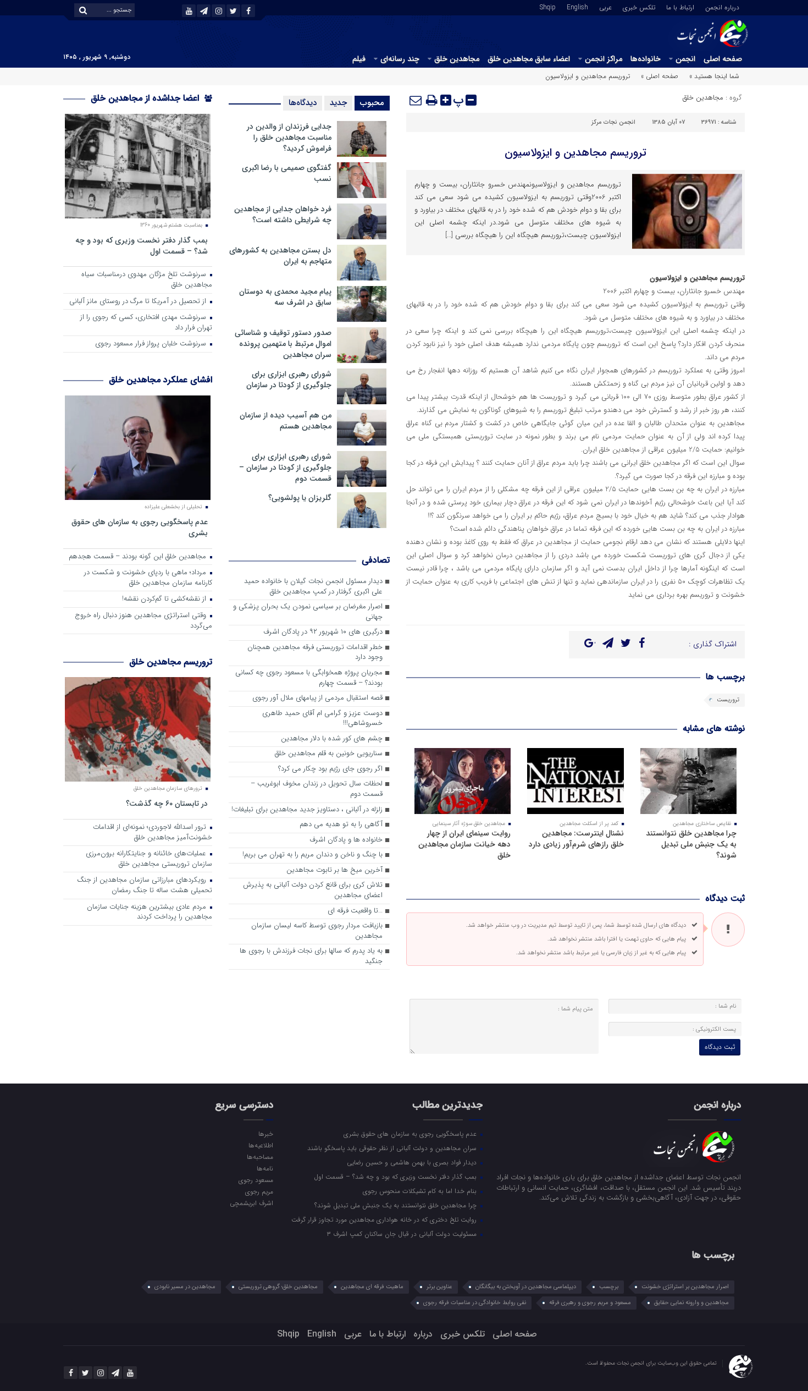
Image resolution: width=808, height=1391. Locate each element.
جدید (338, 102)
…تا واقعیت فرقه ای (355, 911)
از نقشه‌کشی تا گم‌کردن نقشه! (165, 599)
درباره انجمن (722, 6)
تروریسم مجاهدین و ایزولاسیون (575, 152)
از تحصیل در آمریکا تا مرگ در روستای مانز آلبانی (138, 301)
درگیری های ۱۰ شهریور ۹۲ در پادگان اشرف (323, 632)
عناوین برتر (439, 1286)
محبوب (372, 102)
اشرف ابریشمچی (251, 1203)
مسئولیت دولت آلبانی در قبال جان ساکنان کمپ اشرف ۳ (402, 1234)
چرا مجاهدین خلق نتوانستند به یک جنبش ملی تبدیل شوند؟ (691, 844)
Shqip (548, 6)
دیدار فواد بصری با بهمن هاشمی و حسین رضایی (413, 1162)
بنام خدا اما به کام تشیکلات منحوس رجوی (421, 1191)
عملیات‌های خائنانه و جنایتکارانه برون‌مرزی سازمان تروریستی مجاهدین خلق (149, 859)
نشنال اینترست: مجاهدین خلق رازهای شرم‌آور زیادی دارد (576, 838)
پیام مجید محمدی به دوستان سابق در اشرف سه (285, 297)
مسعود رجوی (256, 1180)
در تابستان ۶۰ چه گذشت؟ (167, 803)
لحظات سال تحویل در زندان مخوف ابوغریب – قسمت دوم (317, 789)
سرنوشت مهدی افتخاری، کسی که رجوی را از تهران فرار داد (146, 322)
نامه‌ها (265, 1168)
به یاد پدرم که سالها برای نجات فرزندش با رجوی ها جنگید (311, 956)
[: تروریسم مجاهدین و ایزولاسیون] (416, 100)
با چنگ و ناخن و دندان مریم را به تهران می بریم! (312, 855)
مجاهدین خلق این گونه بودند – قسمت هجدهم (138, 557)
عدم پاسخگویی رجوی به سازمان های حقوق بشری (139, 527)
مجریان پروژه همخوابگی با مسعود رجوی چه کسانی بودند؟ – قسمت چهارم (309, 678)
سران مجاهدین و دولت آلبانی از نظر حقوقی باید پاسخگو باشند (393, 1148)
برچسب (608, 1286)
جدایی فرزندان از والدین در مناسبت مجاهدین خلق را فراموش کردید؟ (289, 137)
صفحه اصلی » (659, 76)
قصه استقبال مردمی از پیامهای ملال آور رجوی (317, 698)
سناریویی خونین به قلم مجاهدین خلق (329, 754)
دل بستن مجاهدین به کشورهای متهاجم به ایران (280, 255)
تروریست (728, 700)
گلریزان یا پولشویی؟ (299, 498)
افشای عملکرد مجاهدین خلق (160, 380)
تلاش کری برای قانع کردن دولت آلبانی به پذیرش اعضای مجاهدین (313, 890)
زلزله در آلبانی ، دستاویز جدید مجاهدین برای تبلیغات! (307, 810)
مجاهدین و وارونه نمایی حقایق (691, 1302)
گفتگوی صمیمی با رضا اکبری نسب (286, 173)
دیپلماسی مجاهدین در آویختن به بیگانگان (525, 1286)
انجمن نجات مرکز (613, 122)
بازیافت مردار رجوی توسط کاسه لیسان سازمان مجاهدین (317, 931)
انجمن (685, 59)
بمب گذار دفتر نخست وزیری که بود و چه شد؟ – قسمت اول (141, 245)
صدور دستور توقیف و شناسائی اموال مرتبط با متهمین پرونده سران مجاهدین (283, 344)
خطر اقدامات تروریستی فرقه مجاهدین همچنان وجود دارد (315, 652)
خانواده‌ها (645, 59)
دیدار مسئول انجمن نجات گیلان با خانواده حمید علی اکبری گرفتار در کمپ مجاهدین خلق (313, 586)
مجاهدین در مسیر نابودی (184, 1286)
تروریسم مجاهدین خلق (170, 662)
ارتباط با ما (680, 6)
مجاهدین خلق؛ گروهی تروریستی (278, 1286)
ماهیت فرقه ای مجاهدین (372, 1286)
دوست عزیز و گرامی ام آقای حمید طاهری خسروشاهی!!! (322, 718)
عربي (605, 6)
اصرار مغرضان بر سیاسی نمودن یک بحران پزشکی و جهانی (308, 612)
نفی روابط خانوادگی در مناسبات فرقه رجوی (474, 1302)
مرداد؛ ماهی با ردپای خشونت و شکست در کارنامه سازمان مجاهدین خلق (148, 578)
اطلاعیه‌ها (260, 1145)
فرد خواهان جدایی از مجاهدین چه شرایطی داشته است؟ (282, 214)
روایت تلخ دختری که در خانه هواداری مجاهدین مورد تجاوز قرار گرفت (385, 1219)
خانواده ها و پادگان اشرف (346, 840)
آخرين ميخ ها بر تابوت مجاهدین (334, 870)
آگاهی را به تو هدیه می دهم (341, 825)
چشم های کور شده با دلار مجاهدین (332, 739)
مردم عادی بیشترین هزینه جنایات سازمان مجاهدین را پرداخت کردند (149, 912)
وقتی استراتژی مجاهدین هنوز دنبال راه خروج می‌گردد (143, 621)
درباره (423, 1334)
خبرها (265, 1134)
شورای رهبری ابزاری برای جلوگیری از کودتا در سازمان (288, 379)
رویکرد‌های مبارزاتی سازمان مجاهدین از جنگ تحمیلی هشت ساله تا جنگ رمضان (144, 885)
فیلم (359, 59)
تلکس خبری (639, 6)
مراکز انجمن (603, 59)
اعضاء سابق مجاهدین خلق (529, 59)
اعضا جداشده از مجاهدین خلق (146, 98)
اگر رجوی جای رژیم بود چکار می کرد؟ (330, 769)
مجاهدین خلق (456, 59)
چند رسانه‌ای (399, 59)
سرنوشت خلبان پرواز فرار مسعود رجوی (151, 344)
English (577, 6)
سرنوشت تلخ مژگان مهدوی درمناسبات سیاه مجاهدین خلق (146, 280)
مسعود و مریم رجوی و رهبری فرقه (590, 1302)
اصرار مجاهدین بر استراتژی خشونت (685, 1286)
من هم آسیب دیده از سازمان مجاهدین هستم (285, 420)
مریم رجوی (259, 1191)
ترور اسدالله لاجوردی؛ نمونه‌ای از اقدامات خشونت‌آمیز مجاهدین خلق (152, 832)
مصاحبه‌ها (260, 1157)
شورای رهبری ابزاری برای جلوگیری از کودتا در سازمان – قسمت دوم (285, 467)
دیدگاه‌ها (303, 102)
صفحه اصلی (723, 59)
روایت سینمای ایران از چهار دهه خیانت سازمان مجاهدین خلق (464, 844)
